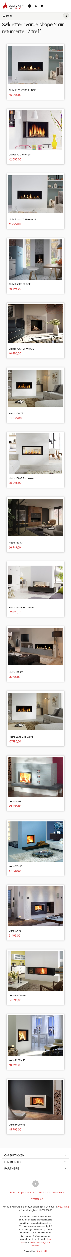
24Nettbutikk (42, 1251)
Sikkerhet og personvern (51, 1192)
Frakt (12, 1192)
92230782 (63, 1206)
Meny (9, 15)
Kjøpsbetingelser (26, 1192)
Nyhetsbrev (37, 1198)
